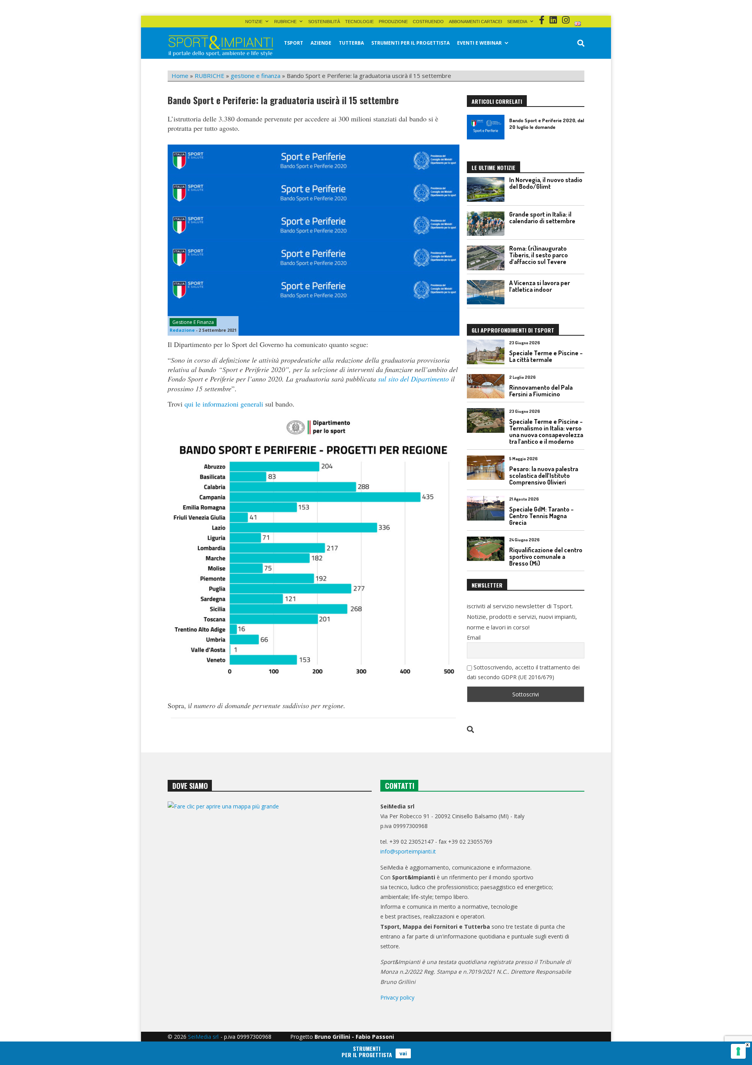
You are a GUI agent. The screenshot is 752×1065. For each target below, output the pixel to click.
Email (474, 637)
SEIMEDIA (517, 21)
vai (403, 1053)
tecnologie (359, 21)
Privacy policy (397, 997)
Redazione (182, 330)
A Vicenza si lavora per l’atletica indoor (539, 286)
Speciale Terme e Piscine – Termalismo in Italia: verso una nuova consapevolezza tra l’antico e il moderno (546, 431)
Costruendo (428, 21)
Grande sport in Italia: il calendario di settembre (542, 217)
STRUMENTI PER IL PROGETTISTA (410, 43)
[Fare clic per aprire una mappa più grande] (270, 881)
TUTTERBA (351, 43)
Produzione (393, 21)
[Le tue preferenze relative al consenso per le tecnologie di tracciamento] (738, 1051)
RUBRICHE (285, 21)
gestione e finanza (255, 76)
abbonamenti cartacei (475, 21)
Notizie (253, 21)
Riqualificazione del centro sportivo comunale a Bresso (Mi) (545, 556)
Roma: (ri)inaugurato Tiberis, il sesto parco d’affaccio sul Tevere (538, 255)
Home (180, 76)
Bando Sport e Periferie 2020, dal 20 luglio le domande (546, 123)
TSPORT (293, 43)
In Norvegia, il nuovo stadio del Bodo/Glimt (545, 183)
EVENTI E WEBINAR (479, 43)
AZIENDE (321, 43)
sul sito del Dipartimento (413, 378)
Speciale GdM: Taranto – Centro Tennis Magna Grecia (541, 515)
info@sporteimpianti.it (408, 851)
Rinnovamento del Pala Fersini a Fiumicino (541, 390)
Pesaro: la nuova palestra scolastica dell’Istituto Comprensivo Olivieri (543, 475)
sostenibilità (324, 21)
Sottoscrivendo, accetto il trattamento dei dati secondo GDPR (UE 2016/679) (523, 672)
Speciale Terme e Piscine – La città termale (546, 356)
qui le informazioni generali (223, 404)
